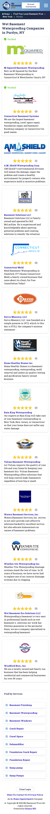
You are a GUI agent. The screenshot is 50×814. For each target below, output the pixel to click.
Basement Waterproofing (23, 713)
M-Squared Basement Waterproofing (24, 67)
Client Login (25, 789)
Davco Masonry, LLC (15, 316)
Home (7, 14)
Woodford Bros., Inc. (15, 665)
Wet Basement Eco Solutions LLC (22, 613)
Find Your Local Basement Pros (28, 14)
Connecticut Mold (14, 267)
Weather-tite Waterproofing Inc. (22, 563)
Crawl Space (16, 736)
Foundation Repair (19, 760)
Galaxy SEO (30, 808)
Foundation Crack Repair (23, 752)
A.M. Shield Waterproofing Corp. (22, 165)
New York (8, 16)
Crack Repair (16, 728)
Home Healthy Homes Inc (18, 363)
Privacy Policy (35, 795)
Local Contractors (31, 5)
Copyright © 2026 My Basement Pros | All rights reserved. (26, 804)
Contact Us (22, 795)
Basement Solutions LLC (17, 214)
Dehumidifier (16, 744)
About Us (11, 795)
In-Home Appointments (22, 799)
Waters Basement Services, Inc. (21, 514)
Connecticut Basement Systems (21, 116)
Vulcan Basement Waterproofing (22, 461)
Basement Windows (20, 720)
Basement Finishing (20, 705)
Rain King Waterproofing (18, 412)
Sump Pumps (16, 775)
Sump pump (16, 767)
